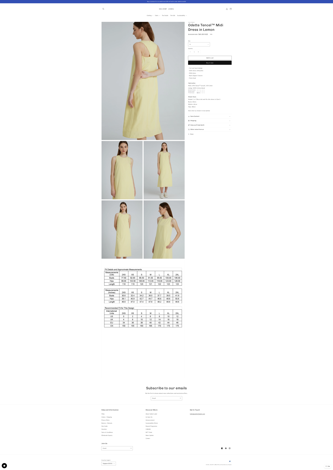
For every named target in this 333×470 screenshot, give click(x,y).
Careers (148, 438)
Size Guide (104, 426)
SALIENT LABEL (213, 464)
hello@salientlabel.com (197, 414)
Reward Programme (151, 426)
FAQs (102, 414)
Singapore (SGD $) (107, 463)
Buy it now (209, 63)
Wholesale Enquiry (106, 435)
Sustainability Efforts (152, 423)
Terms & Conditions (107, 432)
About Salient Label (151, 414)
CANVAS (148, 429)
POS (218, 464)
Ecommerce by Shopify (226, 464)
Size (189, 41)
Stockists (104, 429)
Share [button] (191, 134)
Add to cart (210, 58)
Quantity (190, 48)
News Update (150, 435)
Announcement (150, 420)
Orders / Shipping (106, 417)
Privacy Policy (105, 420)
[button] (103, 9)
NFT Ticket (149, 432)
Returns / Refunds (106, 423)
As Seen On (149, 417)
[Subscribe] (180, 398)
